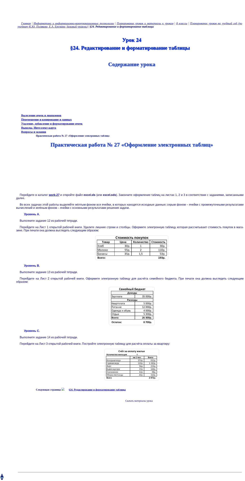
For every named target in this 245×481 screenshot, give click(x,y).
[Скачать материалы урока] (137, 403)
